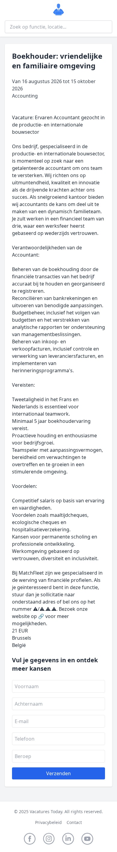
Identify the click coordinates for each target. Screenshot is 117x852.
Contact (74, 822)
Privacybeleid (48, 822)
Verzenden (58, 773)
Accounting (25, 95)
